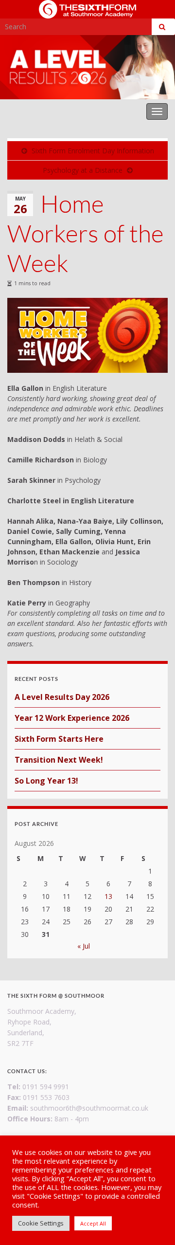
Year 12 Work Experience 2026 (72, 718)
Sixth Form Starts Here (59, 738)
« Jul (83, 946)
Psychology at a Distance (82, 170)
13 (108, 896)
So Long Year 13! (46, 780)
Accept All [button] (93, 1223)
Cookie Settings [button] (41, 1223)
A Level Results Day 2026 (62, 697)
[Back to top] (153, 1223)
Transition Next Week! (59, 759)
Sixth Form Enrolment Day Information (93, 150)
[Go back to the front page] (87, 67)
